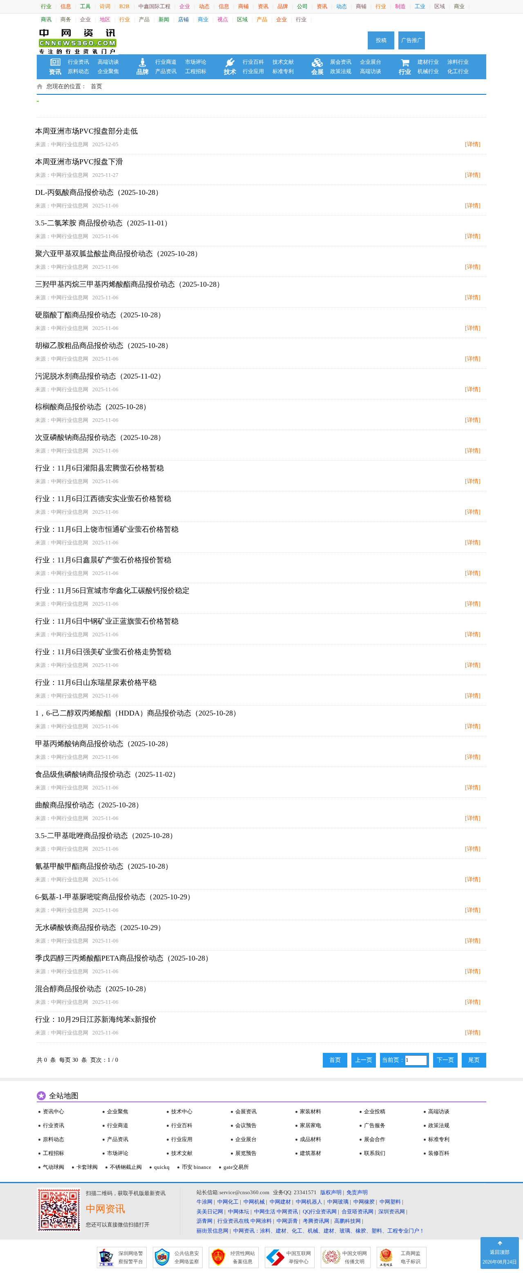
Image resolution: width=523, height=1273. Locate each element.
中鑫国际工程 (154, 6)
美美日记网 (210, 1211)
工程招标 (195, 71)
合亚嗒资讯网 (357, 1211)
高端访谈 (108, 62)
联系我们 (374, 1153)
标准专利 (283, 71)
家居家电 (310, 1125)
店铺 (183, 19)
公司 (302, 6)
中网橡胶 (364, 1202)
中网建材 (280, 1202)
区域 (439, 6)
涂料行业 (458, 62)
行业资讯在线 (233, 1221)
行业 (46, 6)
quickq (162, 1167)
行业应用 (253, 71)
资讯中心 (53, 1111)
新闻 (164, 19)
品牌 (282, 6)
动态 (204, 6)
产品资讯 (166, 71)
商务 (65, 19)
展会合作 (374, 1139)
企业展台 (370, 62)
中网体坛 (238, 1211)
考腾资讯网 (316, 1221)
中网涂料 (261, 1221)
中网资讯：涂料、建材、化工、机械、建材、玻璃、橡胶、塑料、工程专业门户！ (329, 1231)
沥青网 (204, 1221)
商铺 (243, 6)
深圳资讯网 (391, 1211)
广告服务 (374, 1125)
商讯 (46, 19)
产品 (144, 19)
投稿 (381, 40)
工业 (420, 6)
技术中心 (181, 1111)
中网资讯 (287, 1211)
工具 (85, 6)
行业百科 (253, 62)
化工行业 (458, 71)
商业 (459, 6)
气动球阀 (53, 1167)
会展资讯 (246, 1111)
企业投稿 (374, 1111)
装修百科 (438, 1153)
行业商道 (166, 62)
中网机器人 (309, 1202)
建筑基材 (310, 1153)
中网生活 (264, 1211)
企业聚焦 (108, 71)
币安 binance (196, 1167)
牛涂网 (204, 1202)
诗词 (105, 6)
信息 (65, 6)
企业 (184, 6)
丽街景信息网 (212, 1231)
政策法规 (340, 71)
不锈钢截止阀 (126, 1167)
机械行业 (428, 71)
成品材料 (310, 1139)
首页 (96, 86)
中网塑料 (390, 1202)
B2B (124, 6)
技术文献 (283, 62)
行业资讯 (78, 62)
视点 (222, 19)
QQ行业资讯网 (320, 1211)
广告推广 (411, 40)
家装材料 (310, 1111)
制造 (400, 6)
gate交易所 (236, 1167)
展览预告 (246, 1153)
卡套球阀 (87, 1167)
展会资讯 (340, 62)
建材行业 (428, 62)
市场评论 (195, 62)
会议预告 (246, 1125)
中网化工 (228, 1202)
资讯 (263, 6)
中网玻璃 (338, 1202)
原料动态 (78, 71)
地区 (105, 19)
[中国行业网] (77, 40)
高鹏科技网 (347, 1221)
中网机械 (254, 1202)
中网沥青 (287, 1221)
